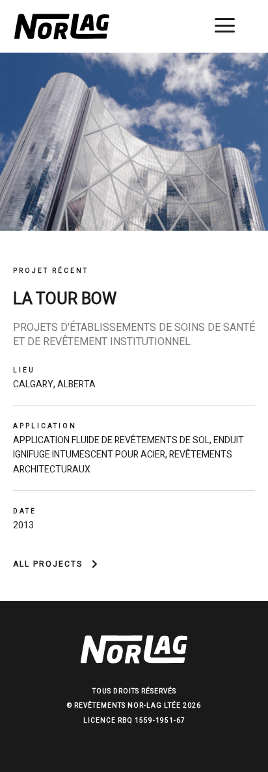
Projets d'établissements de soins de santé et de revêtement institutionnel (134, 335)
